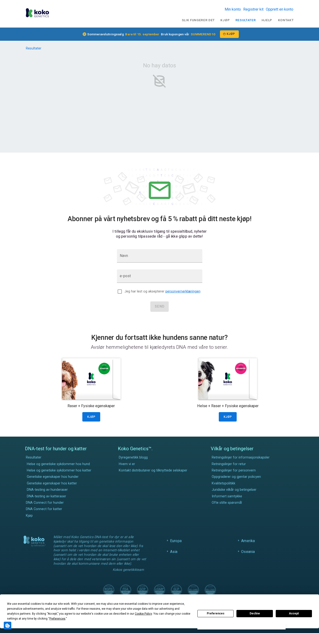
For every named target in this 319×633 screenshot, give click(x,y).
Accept (294, 613)
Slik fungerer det (198, 20)
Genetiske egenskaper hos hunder (53, 477)
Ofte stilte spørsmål (227, 503)
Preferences (215, 613)
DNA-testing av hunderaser (47, 490)
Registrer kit (253, 9)
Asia (174, 551)
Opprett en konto (279, 9)
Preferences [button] (57, 618)
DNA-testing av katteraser (46, 496)
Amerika (248, 541)
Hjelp (267, 20)
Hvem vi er (127, 464)
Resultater (245, 20)
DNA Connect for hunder (45, 503)
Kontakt (286, 20)
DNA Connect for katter (44, 509)
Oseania (248, 551)
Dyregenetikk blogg (133, 457)
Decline (255, 613)
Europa (176, 541)
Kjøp (225, 20)
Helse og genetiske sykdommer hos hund (58, 464)
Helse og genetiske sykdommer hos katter (59, 470)
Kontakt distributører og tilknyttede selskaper (153, 470)
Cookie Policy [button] (143, 613)
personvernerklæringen (182, 291)
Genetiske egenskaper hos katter (52, 483)
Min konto (233, 9)
